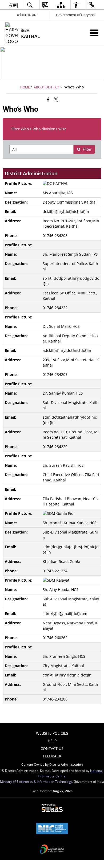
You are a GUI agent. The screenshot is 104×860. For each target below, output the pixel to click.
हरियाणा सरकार (27, 14)
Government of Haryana (75, 14)
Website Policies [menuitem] (52, 733)
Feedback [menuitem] (52, 755)
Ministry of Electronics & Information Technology (36, 781)
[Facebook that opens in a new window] (48, 99)
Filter (87, 149)
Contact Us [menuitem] (52, 748)
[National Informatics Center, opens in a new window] (52, 829)
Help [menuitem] (52, 740)
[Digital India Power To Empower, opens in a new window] (52, 849)
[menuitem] (13, 5)
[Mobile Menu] (94, 32)
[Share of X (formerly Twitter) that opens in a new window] (56, 99)
